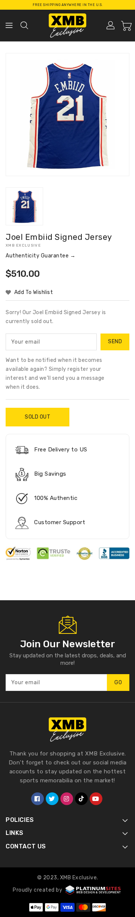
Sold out (37, 417)
